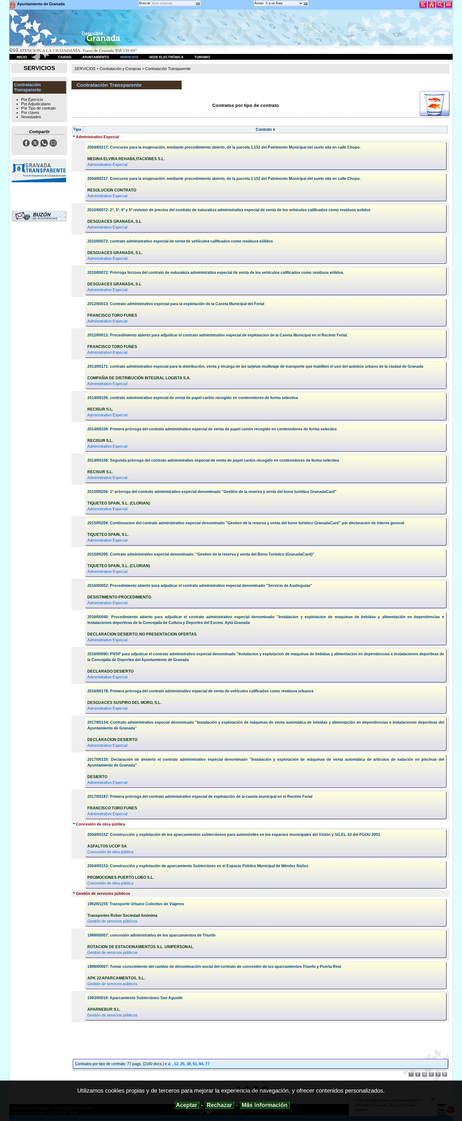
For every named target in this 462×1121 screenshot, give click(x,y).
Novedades (31, 117)
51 (195, 1064)
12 (176, 1064)
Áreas (259, 3)
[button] (305, 3)
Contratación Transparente (168, 69)
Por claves (30, 113)
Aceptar (186, 1105)
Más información (264, 1105)
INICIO (22, 57)
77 (207, 1064)
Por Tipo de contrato (38, 108)
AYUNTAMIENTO (95, 57)
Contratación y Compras (120, 69)
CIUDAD (64, 57)
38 (188, 1064)
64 (201, 1064)
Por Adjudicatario (36, 104)
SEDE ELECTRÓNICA (166, 57)
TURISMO (202, 57)
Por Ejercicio (32, 100)
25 (182, 1064)
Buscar (144, 3)
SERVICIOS (129, 57)
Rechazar (219, 1105)
